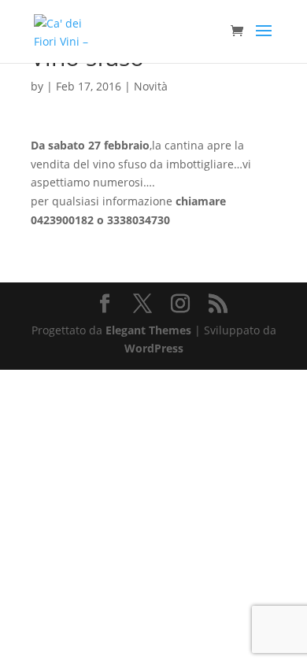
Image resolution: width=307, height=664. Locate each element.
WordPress (153, 348)
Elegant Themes (148, 330)
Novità (151, 86)
